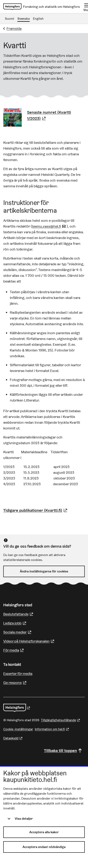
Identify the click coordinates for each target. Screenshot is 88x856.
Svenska (23, 18)
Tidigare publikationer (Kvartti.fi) (35, 510)
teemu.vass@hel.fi (49, 226)
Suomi (9, 18)
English (38, 18)
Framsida (14, 28)
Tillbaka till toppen (60, 750)
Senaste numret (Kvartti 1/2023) (56, 115)
